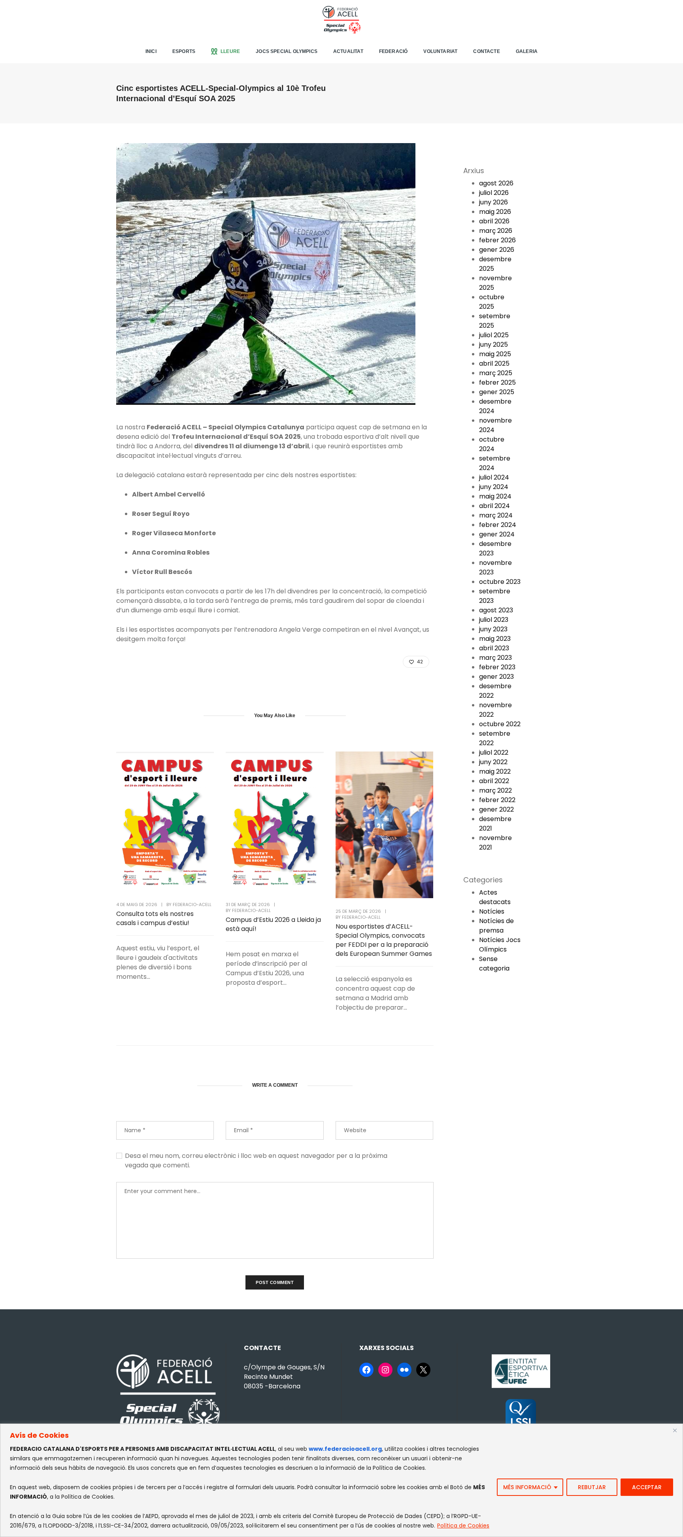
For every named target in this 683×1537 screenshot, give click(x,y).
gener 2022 (496, 809)
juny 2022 (493, 762)
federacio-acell (192, 904)
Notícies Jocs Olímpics (500, 944)
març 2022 (495, 790)
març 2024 (496, 515)
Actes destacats (495, 897)
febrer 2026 (497, 240)
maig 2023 (495, 638)
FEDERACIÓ (393, 51)
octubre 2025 (491, 302)
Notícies (491, 911)
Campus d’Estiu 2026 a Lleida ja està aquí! (273, 924)
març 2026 (495, 230)
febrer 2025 (497, 382)
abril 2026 (494, 221)
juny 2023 (493, 629)
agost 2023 (496, 610)
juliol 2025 (494, 335)
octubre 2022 (500, 724)
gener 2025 (496, 392)
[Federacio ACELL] (341, 19)
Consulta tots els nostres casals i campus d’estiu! (155, 918)
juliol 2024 (494, 477)
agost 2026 (496, 183)
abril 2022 (494, 780)
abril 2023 (494, 648)
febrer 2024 (497, 524)
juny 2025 (493, 344)
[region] (341, 1480)
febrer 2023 (497, 667)
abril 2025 (494, 363)
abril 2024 (494, 505)
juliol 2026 (494, 192)
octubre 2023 (500, 581)
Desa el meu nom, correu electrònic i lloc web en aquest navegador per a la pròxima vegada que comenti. (256, 1160)
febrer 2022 (497, 799)
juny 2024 (493, 486)
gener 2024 (497, 534)
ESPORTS (183, 51)
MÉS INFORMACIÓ (527, 1487)
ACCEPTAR (647, 1487)
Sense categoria (494, 963)
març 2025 (495, 373)
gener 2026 (496, 249)
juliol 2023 (493, 619)
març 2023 (495, 657)
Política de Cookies (463, 1525)
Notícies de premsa (496, 925)
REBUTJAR (592, 1487)
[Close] (674, 1430)
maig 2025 (495, 354)
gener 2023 (496, 676)
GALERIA (527, 51)
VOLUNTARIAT (440, 51)
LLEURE (230, 51)
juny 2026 (493, 202)
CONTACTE (486, 51)
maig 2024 (495, 496)
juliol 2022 (493, 752)
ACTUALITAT (348, 51)
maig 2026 (495, 211)
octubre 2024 (491, 444)
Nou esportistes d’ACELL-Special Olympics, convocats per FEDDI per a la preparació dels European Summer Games (384, 940)
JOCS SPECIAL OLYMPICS (286, 51)
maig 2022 (495, 771)
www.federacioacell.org (345, 1449)
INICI (151, 51)
